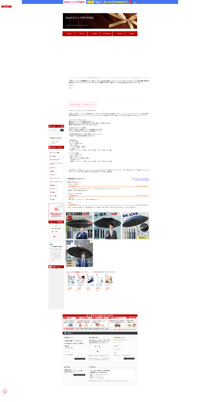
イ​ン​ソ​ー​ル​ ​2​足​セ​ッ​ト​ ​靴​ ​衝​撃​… (90, 285)
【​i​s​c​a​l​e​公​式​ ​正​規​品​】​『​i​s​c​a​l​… (71, 284)
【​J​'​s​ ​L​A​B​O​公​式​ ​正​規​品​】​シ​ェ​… (80, 285)
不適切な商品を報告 (90, 110)
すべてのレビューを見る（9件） (141, 178)
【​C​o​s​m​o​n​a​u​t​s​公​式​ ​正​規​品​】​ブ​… (99, 285)
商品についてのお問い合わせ (77, 110)
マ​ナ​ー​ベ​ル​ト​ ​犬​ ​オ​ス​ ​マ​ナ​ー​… (108, 285)
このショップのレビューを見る (142, 180)
